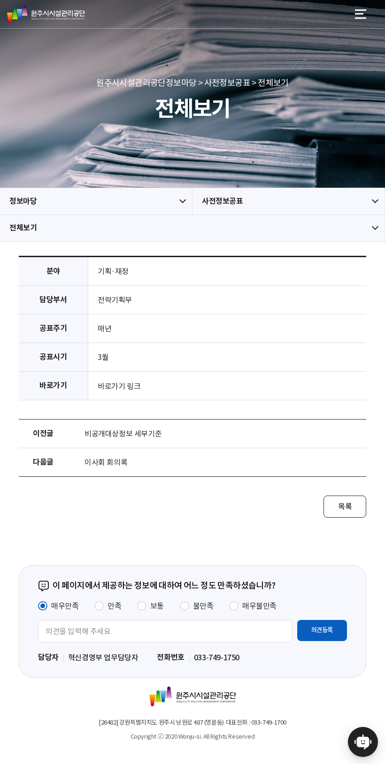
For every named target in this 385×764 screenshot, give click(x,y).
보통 (157, 606)
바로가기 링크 (119, 386)
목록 (345, 506)
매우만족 (64, 606)
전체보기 (23, 228)
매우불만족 (259, 606)
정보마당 (23, 201)
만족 (114, 606)
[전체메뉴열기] (360, 14)
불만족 (203, 606)
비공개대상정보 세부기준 (123, 433)
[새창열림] (363, 741)
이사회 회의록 (106, 462)
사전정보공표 (222, 201)
